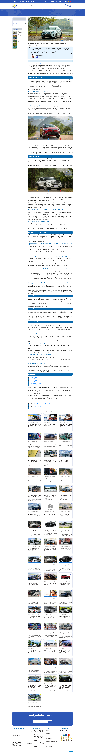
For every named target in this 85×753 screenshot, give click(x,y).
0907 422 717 (19, 738)
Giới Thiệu (47, 1)
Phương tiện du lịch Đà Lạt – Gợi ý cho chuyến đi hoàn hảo (65, 443)
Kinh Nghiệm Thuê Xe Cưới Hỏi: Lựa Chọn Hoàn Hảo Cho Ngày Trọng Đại (50, 444)
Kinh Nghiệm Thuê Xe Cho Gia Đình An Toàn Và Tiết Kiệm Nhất (65, 514)
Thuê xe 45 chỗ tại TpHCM (34, 381)
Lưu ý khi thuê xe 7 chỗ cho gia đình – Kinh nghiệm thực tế (64, 584)
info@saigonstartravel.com (16, 735)
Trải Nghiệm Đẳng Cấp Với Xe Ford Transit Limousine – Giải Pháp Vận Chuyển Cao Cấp (65, 669)
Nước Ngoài (15, 23)
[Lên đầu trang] (83, 750)
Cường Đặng (39, 55)
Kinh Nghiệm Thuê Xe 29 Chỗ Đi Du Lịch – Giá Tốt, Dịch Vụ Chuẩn (50, 496)
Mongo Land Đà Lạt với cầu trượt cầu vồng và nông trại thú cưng (22, 41)
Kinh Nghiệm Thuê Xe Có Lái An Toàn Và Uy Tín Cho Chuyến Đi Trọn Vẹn (34, 531)
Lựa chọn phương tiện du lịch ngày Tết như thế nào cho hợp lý (50, 584)
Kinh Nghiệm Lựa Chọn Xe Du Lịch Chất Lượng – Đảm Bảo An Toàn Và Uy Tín (34, 496)
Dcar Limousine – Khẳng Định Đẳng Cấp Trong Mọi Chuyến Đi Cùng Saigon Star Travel (50, 669)
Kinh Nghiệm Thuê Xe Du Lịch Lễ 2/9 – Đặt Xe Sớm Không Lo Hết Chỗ (65, 549)
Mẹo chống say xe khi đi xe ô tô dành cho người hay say (49, 600)
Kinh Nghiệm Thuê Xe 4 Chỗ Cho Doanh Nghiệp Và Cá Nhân (65, 496)
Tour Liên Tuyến (43, 5)
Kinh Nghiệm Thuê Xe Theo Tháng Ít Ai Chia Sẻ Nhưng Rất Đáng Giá (65, 566)
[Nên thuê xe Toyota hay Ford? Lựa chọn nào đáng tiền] (34, 417)
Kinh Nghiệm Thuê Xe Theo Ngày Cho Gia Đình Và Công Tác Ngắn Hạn (50, 567)
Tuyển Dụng (61, 1)
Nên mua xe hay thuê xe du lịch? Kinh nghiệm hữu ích (65, 600)
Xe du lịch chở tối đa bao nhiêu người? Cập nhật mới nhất (64, 617)
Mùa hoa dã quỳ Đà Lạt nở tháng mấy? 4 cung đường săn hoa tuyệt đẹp (22, 44)
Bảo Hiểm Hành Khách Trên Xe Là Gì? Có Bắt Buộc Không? (34, 461)
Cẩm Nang (52, 1)
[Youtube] (62, 730)
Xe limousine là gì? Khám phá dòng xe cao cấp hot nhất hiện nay (50, 633)
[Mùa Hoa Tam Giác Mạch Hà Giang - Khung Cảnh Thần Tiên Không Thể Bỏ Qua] (15, 38)
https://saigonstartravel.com (38, 406)
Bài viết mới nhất (17, 29)
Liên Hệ (66, 1)
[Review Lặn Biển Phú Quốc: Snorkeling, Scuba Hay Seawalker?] (15, 47)
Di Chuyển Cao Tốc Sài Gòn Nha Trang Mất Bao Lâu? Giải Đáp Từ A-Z (65, 479)
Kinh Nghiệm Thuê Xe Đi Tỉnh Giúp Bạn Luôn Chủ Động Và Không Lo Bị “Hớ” (65, 531)
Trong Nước (15, 21)
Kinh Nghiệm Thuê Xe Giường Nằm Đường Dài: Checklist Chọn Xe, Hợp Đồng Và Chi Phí (34, 444)
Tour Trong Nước (21, 5)
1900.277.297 (34, 404)
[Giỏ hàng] (64, 5)
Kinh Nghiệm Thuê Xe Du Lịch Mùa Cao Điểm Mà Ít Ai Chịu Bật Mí (34, 566)
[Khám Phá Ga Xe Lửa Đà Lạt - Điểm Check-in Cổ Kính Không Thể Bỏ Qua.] (15, 35)
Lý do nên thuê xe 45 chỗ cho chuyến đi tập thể (33, 600)
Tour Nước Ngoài (29, 5)
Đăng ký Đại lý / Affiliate (49, 736)
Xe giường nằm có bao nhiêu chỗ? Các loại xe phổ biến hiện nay (34, 633)
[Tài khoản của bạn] (63, 5)
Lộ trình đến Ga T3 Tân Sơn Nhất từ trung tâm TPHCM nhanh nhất (34, 584)
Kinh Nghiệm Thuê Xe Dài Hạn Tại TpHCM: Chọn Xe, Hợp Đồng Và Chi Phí (34, 425)
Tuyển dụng (48, 731)
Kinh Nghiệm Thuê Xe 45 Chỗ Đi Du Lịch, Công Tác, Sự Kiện (34, 514)
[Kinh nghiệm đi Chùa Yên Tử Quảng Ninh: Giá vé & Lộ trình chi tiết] (15, 32)
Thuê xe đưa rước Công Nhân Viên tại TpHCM (37, 384)
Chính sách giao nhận (49, 743)
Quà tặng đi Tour (48, 735)
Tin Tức (56, 1)
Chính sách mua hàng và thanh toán (51, 741)
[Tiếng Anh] (70, 1)
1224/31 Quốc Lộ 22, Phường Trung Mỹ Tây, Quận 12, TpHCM (43, 403)
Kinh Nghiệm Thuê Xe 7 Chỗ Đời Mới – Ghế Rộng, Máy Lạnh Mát (49, 514)
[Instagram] (65, 730)
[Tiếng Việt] (68, 1)
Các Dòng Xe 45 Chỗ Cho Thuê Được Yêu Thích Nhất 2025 (64, 461)
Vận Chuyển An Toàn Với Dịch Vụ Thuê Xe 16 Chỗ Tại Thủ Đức (34, 668)
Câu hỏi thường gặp (49, 746)
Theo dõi (49, 721)
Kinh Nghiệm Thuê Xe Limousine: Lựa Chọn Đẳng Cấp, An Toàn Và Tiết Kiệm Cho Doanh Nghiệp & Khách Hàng (65, 687)
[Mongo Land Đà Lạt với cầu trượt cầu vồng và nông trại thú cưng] (15, 41)
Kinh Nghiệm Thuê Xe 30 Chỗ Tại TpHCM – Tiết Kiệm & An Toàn (34, 704)
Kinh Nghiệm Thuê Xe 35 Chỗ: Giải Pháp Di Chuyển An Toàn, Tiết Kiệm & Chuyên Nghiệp (34, 686)
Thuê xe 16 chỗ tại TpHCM (34, 377)
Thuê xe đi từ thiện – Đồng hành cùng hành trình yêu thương (49, 617)
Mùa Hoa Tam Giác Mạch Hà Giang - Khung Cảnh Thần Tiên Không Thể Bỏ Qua (22, 38)
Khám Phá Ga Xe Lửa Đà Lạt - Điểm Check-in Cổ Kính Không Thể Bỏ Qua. (22, 35)
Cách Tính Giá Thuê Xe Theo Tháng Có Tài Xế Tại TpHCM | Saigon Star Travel (65, 425)
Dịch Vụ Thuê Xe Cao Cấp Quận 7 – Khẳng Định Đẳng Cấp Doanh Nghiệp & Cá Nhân (65, 651)
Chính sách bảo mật (49, 738)
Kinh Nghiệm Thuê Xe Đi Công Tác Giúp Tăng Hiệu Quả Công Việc (50, 531)
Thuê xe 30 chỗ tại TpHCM (34, 378)
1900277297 (70, 6)
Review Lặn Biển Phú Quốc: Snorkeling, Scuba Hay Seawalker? (22, 47)
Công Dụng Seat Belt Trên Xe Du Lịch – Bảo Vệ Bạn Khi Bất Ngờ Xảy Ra (50, 479)
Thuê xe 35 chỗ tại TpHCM (34, 380)
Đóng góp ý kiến (48, 733)
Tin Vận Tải (15, 25)
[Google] (67, 730)
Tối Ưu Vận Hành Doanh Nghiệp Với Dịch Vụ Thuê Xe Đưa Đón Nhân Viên (50, 651)
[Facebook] (60, 730)
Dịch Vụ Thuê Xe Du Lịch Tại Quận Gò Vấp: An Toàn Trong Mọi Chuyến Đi (34, 651)
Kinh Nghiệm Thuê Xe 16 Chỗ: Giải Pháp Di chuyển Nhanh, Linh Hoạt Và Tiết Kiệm (50, 686)
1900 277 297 (14, 738)
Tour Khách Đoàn (36, 5)
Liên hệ (47, 730)
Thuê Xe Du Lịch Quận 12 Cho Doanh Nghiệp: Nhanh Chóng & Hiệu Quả (65, 633)
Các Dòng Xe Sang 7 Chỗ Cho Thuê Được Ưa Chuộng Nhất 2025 (34, 479)
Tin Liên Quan (50, 411)
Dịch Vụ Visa (57, 5)
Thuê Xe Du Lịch (50, 5)
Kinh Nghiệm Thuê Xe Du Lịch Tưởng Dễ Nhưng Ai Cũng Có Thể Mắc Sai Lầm (34, 549)
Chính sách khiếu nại (49, 744)
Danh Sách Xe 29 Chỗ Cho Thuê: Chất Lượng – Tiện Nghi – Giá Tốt (50, 461)
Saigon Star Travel (36, 407)
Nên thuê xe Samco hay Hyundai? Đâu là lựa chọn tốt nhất (34, 617)
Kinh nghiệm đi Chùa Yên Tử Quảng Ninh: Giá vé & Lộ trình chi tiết (22, 32)
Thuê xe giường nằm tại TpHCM (35, 383)
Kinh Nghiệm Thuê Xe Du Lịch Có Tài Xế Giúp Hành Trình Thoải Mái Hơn (50, 549)
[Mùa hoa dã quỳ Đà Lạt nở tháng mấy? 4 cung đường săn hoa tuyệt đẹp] (15, 44)
